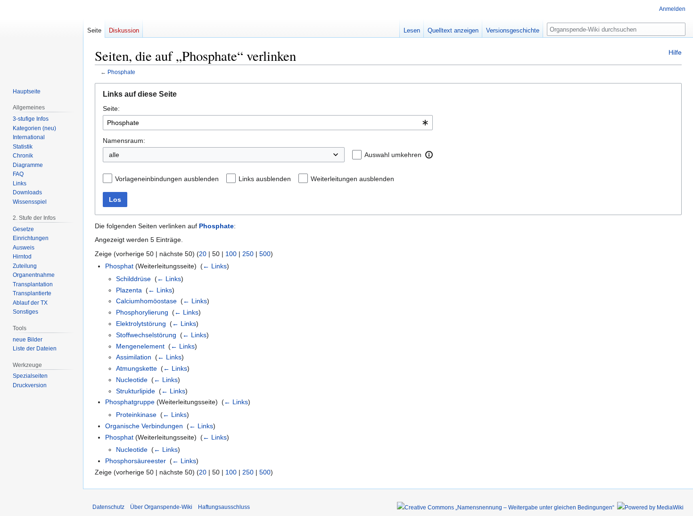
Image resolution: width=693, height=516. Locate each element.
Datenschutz (108, 507)
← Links (215, 266)
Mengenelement (140, 346)
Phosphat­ (119, 437)
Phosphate (121, 72)
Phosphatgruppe (130, 402)
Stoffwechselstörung (146, 335)
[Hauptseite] (41, 37)
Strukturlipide (135, 391)
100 (231, 254)
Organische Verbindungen (144, 426)
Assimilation (133, 357)
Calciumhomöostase (146, 301)
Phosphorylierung (142, 312)
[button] (429, 154)
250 (248, 254)
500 (265, 254)
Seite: (111, 108)
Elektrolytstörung (141, 323)
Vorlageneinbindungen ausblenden (167, 179)
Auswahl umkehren (392, 154)
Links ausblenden (265, 179)
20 (202, 254)
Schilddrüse (133, 279)
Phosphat (119, 266)
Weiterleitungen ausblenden (352, 179)
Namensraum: (124, 140)
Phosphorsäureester (135, 461)
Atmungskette (136, 368)
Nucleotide (132, 379)
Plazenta (129, 290)
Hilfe (675, 52)
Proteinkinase (136, 414)
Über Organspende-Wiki (161, 507)
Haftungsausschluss (224, 507)
